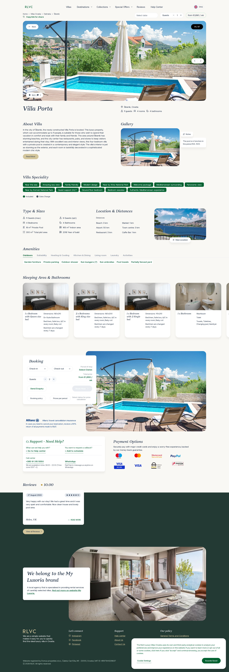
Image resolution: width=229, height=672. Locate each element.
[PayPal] (179, 456)
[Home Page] (29, 631)
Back (34, 27)
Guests (165, 15)
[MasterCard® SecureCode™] (160, 456)
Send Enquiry (36, 388)
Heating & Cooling (60, 255)
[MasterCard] (141, 456)
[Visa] (141, 465)
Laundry (115, 255)
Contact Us (119, 644)
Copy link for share (35, 17)
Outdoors (28, 255)
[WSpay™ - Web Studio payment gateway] (160, 465)
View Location (181, 240)
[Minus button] (45, 379)
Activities (128, 255)
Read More (30, 156)
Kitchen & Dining (82, 255)
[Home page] (29, 7)
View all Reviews (33, 531)
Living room (100, 255)
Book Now (80, 388)
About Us (118, 640)
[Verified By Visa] (122, 465)
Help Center (157, 6)
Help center (119, 635)
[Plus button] (54, 379)
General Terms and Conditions (174, 635)
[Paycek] (179, 465)
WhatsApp (70, 461)
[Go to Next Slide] (202, 308)
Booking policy (36, 398)
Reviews (141, 6)
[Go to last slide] (194, 61)
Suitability (42, 255)
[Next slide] (201, 61)
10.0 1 (36, 95)
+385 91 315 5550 (35, 461)
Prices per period (60, 398)
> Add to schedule (74, 451)
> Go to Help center (36, 451)
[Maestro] (122, 456)
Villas (68, 6)
